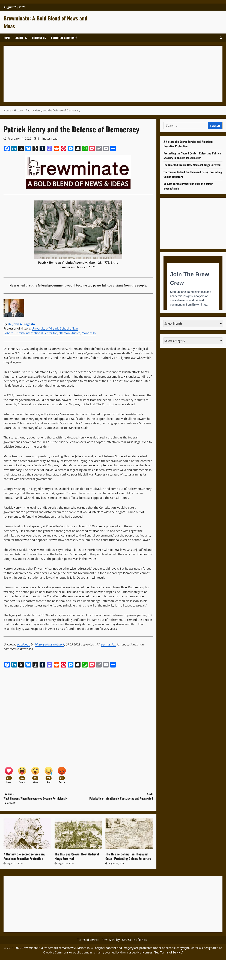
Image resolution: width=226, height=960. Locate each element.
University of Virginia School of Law (55, 328)
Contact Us (39, 38)
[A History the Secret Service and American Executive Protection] (27, 833)
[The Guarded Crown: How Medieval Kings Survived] (78, 833)
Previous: (35, 798)
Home (7, 38)
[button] (221, 37)
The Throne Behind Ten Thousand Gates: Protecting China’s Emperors (128, 856)
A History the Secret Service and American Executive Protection (24, 856)
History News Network (49, 644)
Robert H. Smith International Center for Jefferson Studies (42, 333)
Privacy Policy (111, 940)
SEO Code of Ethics (134, 940)
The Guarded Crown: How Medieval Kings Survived (77, 856)
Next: (121, 796)
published (23, 644)
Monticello (89, 333)
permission (108, 644)
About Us (21, 38)
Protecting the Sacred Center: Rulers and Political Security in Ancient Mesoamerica (192, 155)
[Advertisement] (113, 74)
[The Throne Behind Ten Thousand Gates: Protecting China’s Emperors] (129, 833)
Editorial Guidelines (64, 38)
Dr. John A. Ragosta (21, 324)
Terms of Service (88, 940)
